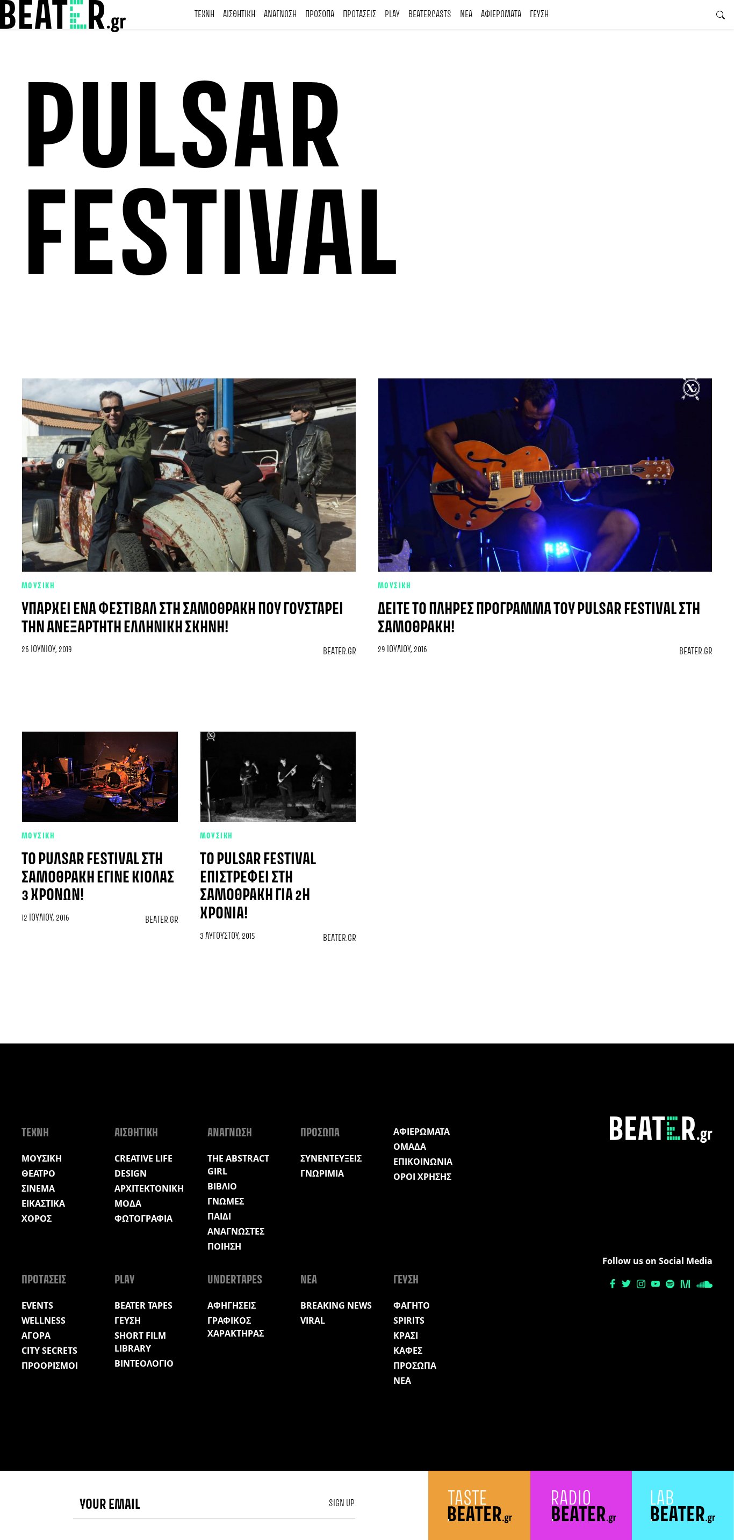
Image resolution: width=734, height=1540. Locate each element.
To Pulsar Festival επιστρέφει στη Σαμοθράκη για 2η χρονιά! (258, 887)
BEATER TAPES (143, 1305)
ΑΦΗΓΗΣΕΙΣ (231, 1305)
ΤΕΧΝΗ (204, 14)
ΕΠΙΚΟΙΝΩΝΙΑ (422, 1161)
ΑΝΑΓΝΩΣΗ (280, 14)
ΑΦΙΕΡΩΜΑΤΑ (501, 14)
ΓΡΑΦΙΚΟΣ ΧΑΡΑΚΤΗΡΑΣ (235, 1327)
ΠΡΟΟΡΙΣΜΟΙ (49, 1365)
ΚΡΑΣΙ (405, 1335)
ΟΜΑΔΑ (409, 1146)
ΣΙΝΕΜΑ (38, 1188)
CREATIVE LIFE (143, 1158)
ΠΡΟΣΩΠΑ (319, 14)
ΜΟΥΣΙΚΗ (38, 586)
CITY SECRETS (49, 1350)
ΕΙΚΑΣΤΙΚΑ (43, 1203)
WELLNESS (43, 1320)
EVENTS (37, 1305)
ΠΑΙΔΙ (219, 1216)
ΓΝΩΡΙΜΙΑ (322, 1173)
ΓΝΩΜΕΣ (225, 1201)
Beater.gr (339, 651)
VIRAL (312, 1320)
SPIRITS (408, 1320)
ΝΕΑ (466, 14)
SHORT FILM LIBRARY (140, 1342)
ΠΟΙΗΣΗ (224, 1246)
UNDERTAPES (234, 1280)
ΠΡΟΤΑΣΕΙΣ (359, 14)
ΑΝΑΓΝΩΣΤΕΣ (235, 1231)
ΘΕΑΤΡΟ (38, 1173)
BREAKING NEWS (336, 1305)
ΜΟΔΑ (127, 1203)
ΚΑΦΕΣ (407, 1350)
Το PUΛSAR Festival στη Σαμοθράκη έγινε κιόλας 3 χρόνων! (97, 877)
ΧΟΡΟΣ (36, 1218)
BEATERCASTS (429, 14)
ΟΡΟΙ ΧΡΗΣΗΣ (422, 1177)
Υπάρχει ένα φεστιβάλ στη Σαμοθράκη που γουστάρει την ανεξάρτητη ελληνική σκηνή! (182, 619)
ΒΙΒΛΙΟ (222, 1186)
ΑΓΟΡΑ (36, 1335)
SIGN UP (342, 1503)
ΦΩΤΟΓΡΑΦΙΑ (143, 1218)
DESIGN (130, 1173)
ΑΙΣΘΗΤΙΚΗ (239, 14)
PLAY (392, 14)
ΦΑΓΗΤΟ (411, 1305)
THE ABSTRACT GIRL (238, 1164)
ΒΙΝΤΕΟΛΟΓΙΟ (144, 1363)
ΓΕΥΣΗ (539, 14)
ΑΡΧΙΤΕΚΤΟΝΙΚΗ (149, 1188)
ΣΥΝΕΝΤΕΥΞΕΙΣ (331, 1158)
